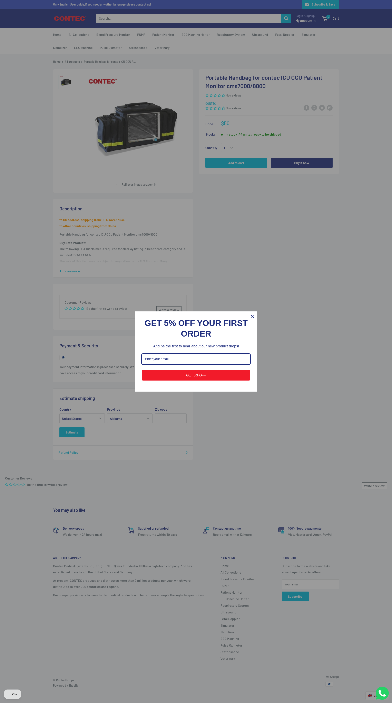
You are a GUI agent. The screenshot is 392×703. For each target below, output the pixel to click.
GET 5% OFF (196, 375)
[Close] (252, 316)
